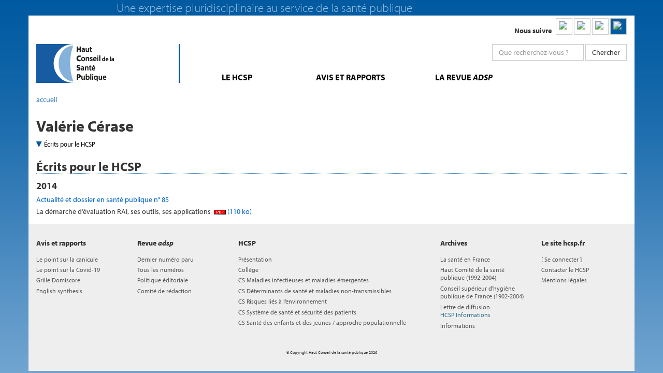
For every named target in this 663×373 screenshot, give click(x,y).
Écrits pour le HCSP (69, 144)
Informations (457, 325)
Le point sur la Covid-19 (68, 270)
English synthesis (59, 291)
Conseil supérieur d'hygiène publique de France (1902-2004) (482, 292)
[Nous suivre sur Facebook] (600, 26)
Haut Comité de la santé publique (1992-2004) (472, 273)
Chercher (606, 52)
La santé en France (465, 259)
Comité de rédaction (164, 291)
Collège (248, 270)
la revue (464, 77)
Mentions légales (564, 280)
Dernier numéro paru (165, 259)
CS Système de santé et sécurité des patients (297, 312)
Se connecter (561, 259)
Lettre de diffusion (465, 311)
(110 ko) (239, 211)
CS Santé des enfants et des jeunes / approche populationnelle (322, 322)
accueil (46, 99)
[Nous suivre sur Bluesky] (582, 26)
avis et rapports (350, 77)
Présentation (255, 259)
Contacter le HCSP (565, 270)
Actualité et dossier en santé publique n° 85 (102, 199)
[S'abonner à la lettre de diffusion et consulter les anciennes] (618, 26)
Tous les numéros (160, 270)
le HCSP (237, 77)
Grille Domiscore (58, 280)
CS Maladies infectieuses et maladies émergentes (303, 280)
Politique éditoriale (162, 280)
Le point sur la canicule (67, 259)
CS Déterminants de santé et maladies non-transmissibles (315, 291)
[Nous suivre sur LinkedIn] (564, 26)
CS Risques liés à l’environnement (282, 301)
